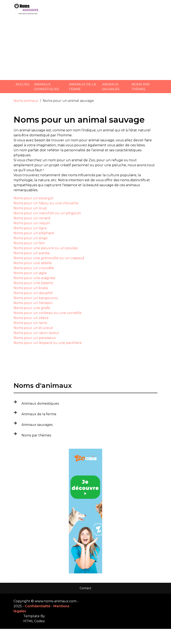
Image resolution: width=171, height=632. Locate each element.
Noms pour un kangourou (36, 298)
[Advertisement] (85, 48)
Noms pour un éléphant (34, 233)
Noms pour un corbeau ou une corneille (48, 313)
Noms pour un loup (30, 208)
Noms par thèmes (141, 86)
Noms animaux (26, 101)
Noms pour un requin (32, 223)
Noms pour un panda (31, 253)
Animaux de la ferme (82, 86)
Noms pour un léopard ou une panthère (48, 343)
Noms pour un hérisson (33, 303)
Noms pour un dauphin (33, 293)
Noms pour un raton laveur (36, 333)
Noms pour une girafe (32, 308)
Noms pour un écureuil (33, 328)
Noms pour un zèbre (31, 318)
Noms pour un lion (29, 243)
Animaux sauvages (110, 86)
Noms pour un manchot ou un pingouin (47, 213)
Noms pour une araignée (34, 278)
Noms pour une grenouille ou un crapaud (49, 258)
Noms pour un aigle (30, 273)
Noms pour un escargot (33, 198)
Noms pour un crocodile (34, 268)
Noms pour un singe (31, 238)
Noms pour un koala (31, 288)
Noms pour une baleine (33, 283)
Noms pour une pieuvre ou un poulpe (46, 248)
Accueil (23, 84)
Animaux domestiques (46, 86)
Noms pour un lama (30, 323)
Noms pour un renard (32, 218)
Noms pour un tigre (30, 228)
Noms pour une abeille (33, 263)
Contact (85, 588)
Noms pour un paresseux (35, 338)
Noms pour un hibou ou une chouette (46, 203)
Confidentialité (37, 606)
